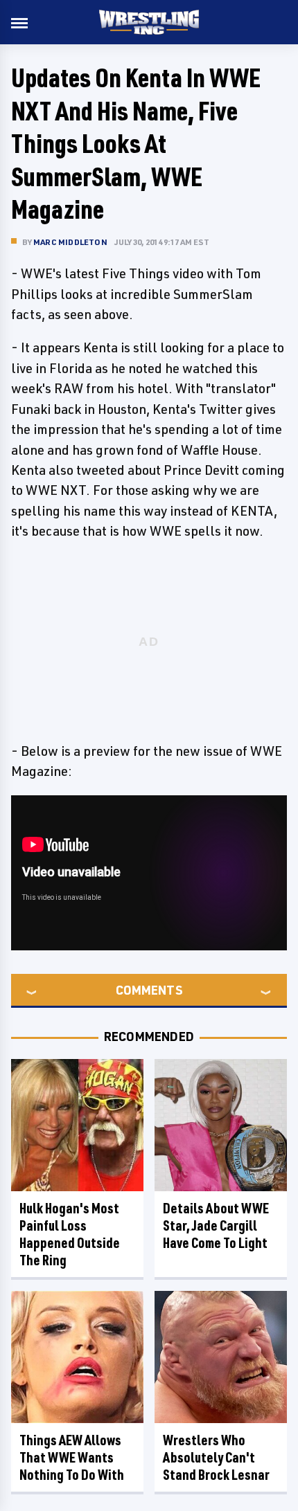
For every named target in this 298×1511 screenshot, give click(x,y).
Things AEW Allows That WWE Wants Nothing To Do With (71, 1457)
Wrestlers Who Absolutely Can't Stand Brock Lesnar (216, 1457)
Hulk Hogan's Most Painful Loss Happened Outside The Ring (69, 1234)
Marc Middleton (70, 242)
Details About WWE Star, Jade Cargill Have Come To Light (216, 1225)
